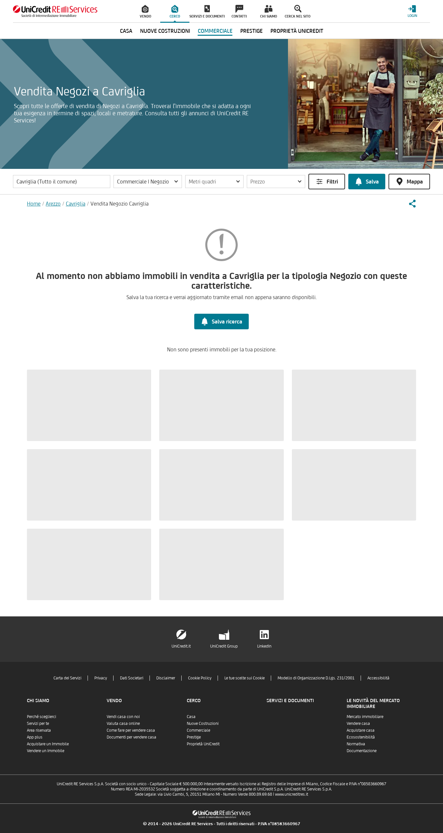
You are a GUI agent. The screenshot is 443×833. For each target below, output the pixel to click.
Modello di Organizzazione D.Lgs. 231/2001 (316, 677)
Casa (191, 716)
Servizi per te (38, 723)
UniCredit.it (181, 646)
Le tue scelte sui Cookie (244, 677)
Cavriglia (75, 203)
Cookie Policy (199, 677)
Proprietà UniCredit (203, 743)
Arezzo (53, 203)
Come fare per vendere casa (131, 730)
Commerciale (198, 730)
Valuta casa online (123, 723)
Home (34, 203)
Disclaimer (165, 677)
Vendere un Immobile (45, 750)
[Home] (55, 11)
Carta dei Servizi (67, 677)
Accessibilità (378, 677)
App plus (34, 737)
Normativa (356, 743)
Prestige (194, 737)
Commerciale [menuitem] (215, 31)
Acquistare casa (361, 730)
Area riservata (39, 730)
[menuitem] (145, 11)
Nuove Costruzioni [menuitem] (165, 31)
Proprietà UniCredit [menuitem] (296, 31)
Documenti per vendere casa (131, 737)
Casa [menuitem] (126, 31)
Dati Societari (131, 677)
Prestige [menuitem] (251, 31)
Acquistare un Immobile (48, 743)
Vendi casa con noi (123, 716)
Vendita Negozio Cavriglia (119, 203)
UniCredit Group (224, 646)
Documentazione (362, 750)
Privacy (100, 677)
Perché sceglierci (41, 716)
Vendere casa (358, 723)
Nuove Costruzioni (203, 723)
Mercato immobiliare (365, 716)
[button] (148, 181)
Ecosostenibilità (361, 737)
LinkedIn (264, 646)
